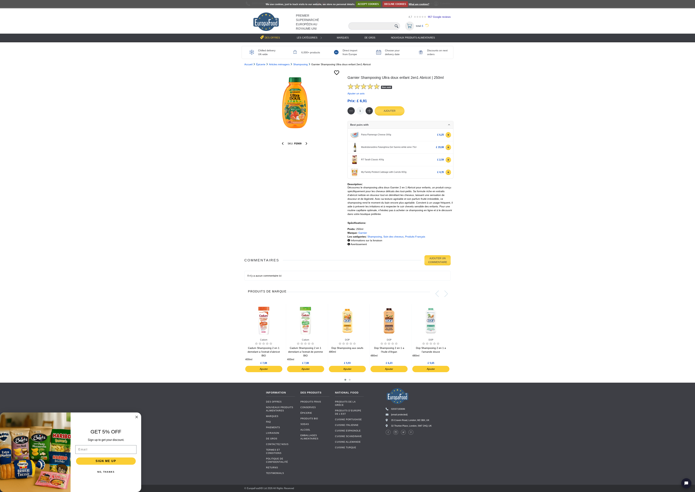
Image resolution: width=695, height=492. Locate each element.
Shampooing (374, 236)
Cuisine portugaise (348, 419)
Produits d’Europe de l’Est (348, 412)
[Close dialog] (136, 417)
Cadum (263, 340)
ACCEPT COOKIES (368, 4)
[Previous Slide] (437, 293)
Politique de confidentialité (277, 460)
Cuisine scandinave (348, 436)
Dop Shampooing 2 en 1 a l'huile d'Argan (387, 351)
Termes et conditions (273, 451)
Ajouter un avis (356, 93)
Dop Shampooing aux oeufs (346, 349)
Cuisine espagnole (348, 430)
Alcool (305, 430)
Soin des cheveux (393, 236)
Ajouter (389, 110)
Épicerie (306, 413)
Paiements (273, 427)
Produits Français (415, 236)
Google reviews (439, 16)
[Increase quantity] (369, 110)
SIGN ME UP (106, 461)
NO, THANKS (106, 472)
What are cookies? (419, 4)
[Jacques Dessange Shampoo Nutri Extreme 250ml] (306, 143)
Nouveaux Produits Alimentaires (413, 37)
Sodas (304, 424)
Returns (272, 467)
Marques (343, 37)
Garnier (362, 232)
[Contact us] (686, 483)
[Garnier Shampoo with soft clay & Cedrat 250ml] (283, 143)
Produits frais (310, 402)
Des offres (274, 402)
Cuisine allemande (348, 442)
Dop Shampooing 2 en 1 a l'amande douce (429, 351)
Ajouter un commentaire (437, 260)
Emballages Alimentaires (309, 437)
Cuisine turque (345, 447)
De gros (370, 37)
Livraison (272, 433)
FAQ (268, 422)
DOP (347, 340)
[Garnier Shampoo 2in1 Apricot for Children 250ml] (294, 102)
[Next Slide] (446, 293)
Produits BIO (309, 418)
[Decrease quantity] (351, 110)
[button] (345, 380)
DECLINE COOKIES (395, 4)
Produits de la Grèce (345, 403)
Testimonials (275, 473)
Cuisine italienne (347, 425)
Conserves (308, 407)
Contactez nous (277, 444)
